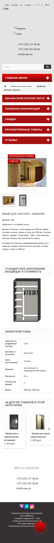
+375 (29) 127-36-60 (29, 44)
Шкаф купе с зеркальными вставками (11, 436)
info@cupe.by (25, 54)
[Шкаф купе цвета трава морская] (40, 422)
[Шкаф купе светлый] (8, 200)
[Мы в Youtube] (16, 463)
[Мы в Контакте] (23, 463)
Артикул (6, 220)
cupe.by (27, 518)
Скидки (10, 119)
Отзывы (11, 140)
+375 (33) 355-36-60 (29, 49)
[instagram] (32, 507)
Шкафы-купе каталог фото (21, 86)
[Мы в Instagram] (37, 463)
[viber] (21, 507)
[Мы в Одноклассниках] (30, 463)
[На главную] (5, 86)
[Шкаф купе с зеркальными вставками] (13, 422)
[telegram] (27, 507)
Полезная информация (22, 108)
